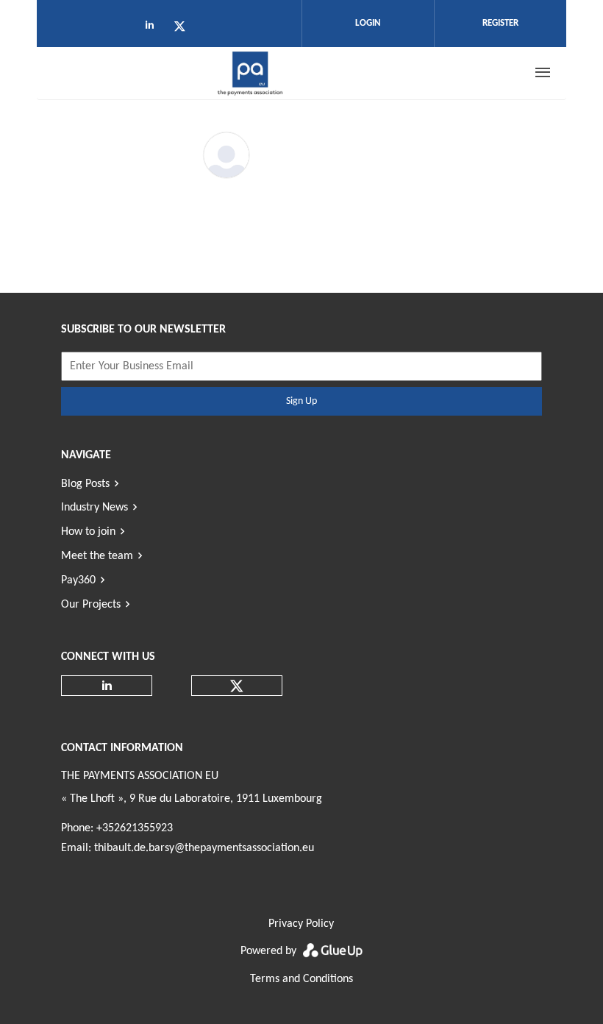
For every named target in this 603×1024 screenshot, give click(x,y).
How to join (88, 532)
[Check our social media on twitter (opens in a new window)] (185, 29)
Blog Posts (85, 484)
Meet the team (97, 556)
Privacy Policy (301, 924)
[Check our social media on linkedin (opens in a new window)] (154, 29)
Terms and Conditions (301, 979)
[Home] (251, 73)
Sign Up (301, 401)
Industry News (94, 507)
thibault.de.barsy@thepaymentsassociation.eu (204, 848)
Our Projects (91, 605)
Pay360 (78, 580)
